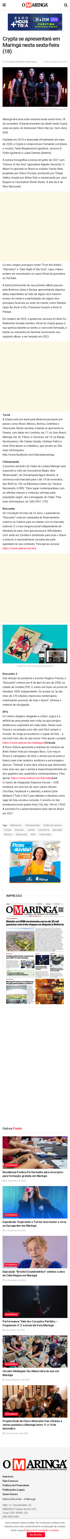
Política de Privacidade (16, 1485)
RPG (33, 834)
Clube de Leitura (53, 825)
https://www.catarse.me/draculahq (31, 778)
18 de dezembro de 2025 (16, 1379)
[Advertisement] (35, 226)
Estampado (11, 1165)
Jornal (31, 830)
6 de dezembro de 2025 (16, 1433)
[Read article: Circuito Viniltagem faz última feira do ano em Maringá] (35, 1351)
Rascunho (21, 834)
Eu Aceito (36, 1534)
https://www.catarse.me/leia (19, 548)
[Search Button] (65, 5)
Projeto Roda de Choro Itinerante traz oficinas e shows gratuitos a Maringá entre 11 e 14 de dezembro (32, 1424)
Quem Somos (10, 1494)
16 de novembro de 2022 (55, 61)
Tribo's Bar (45, 834)
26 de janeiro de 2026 (15, 1180)
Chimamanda (32, 825)
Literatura (43, 830)
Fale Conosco (10, 1481)
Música (8, 834)
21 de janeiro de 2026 (15, 1230)
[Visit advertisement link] (35, 22)
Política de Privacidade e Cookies (41, 1530)
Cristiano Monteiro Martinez (21, 61)
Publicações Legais (14, 1489)
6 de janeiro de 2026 (14, 1330)
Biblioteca (15, 825)
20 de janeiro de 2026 (15, 1280)
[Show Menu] (4, 5)
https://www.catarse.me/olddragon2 (24, 742)
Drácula (19, 830)
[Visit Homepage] (35, 5)
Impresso (8, 1476)
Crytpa (7, 830)
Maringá (57, 830)
